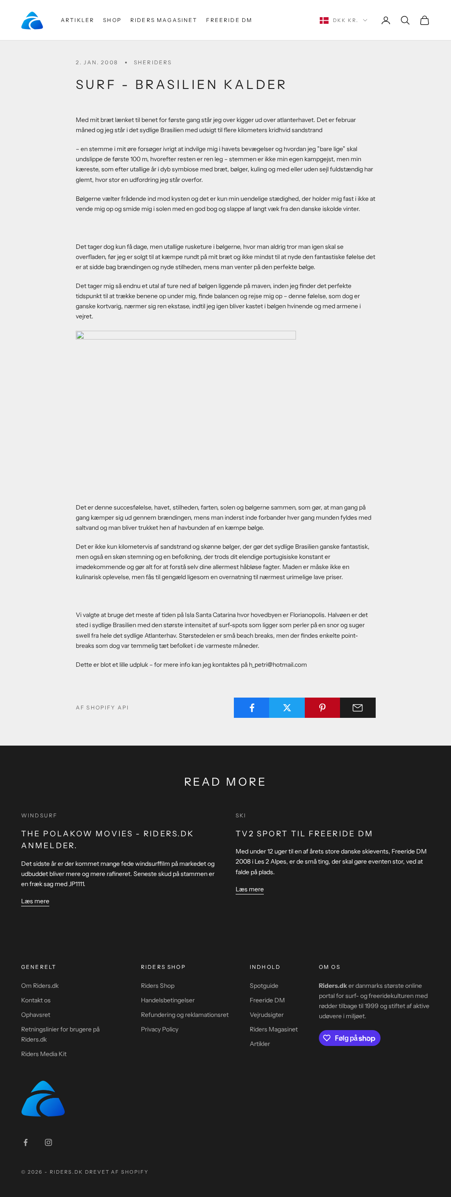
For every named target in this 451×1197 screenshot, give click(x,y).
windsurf (39, 815)
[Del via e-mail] (357, 707)
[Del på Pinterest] (322, 707)
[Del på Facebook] (251, 707)
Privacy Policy (159, 1029)
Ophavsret (35, 1015)
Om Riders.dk (40, 986)
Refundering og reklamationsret (185, 1015)
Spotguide (264, 986)
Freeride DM (229, 20)
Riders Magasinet (164, 20)
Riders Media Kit (44, 1054)
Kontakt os (36, 1000)
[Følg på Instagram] (48, 1142)
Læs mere (35, 901)
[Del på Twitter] (287, 707)
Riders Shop (157, 986)
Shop (112, 20)
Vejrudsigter (267, 1015)
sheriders (153, 62)
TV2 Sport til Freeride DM (305, 833)
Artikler (77, 20)
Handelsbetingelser (168, 1000)
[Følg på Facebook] (25, 1142)
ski (241, 815)
